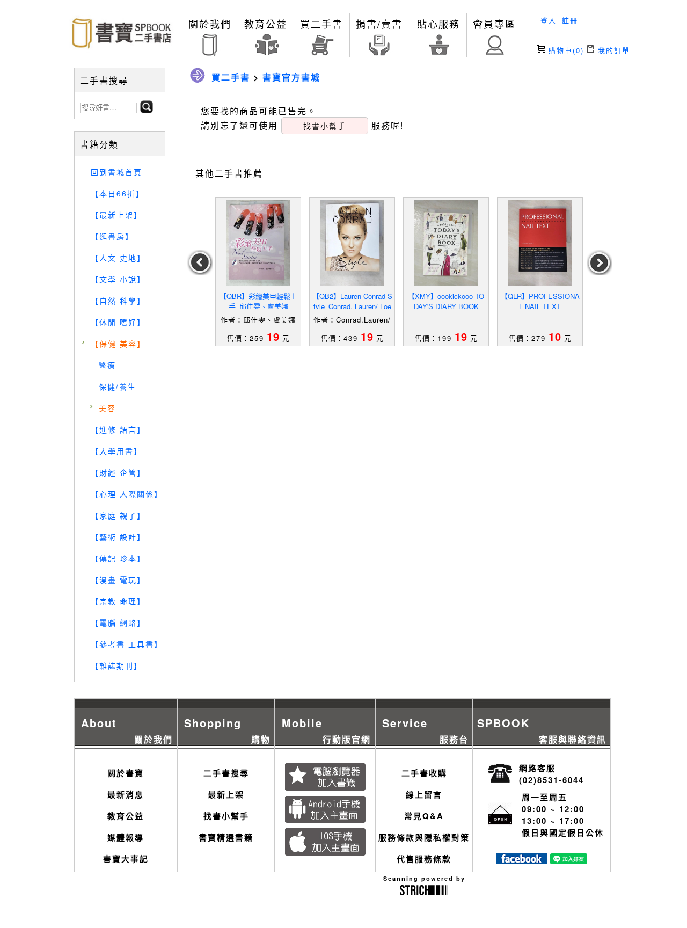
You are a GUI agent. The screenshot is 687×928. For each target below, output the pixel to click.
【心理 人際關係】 (127, 493)
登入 (548, 20)
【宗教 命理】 (118, 601)
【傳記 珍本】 (118, 558)
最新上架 (226, 794)
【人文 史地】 (118, 257)
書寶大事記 (126, 859)
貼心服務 (438, 24)
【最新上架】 (116, 214)
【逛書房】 (112, 236)
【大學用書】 (116, 450)
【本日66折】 (117, 193)
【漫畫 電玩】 (118, 579)
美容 (107, 408)
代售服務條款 (424, 859)
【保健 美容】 (118, 343)
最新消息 (125, 794)
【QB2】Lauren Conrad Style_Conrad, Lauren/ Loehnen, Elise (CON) (352, 306)
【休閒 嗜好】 (118, 322)
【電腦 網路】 (118, 622)
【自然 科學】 (118, 300)
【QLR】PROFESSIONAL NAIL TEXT (540, 301)
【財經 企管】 (118, 472)
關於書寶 (125, 773)
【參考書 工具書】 (127, 644)
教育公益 (265, 24)
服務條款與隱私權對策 (424, 837)
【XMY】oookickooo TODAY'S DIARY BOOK (446, 301)
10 (555, 336)
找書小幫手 (226, 816)
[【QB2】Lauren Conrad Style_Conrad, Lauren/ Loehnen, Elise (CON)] (352, 243)
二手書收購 (424, 773)
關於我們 (209, 24)
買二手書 (321, 24)
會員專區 (494, 24)
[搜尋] (146, 110)
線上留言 (424, 794)
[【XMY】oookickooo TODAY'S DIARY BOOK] (446, 243)
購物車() (564, 50)
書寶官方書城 (291, 77)
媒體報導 (125, 837)
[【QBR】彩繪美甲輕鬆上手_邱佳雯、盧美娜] (258, 243)
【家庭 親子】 (118, 515)
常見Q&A (424, 816)
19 (273, 336)
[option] (258, 271)
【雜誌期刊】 (116, 665)
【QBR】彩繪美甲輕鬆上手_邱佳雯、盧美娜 (258, 301)
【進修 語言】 (118, 429)
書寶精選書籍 (226, 837)
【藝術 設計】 (118, 536)
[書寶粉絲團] (521, 860)
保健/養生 (117, 386)
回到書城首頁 (116, 171)
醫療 (107, 365)
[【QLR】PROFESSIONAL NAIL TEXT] (540, 243)
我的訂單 (612, 50)
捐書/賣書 (379, 24)
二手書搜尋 (226, 773)
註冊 (570, 20)
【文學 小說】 (118, 279)
